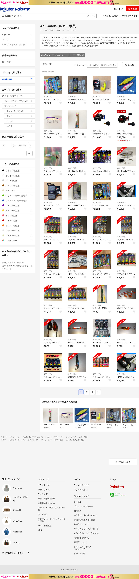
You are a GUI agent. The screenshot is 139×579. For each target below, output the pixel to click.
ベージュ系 (10, 190)
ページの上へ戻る (122, 462)
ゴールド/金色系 (12, 235)
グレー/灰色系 (11, 180)
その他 (9, 126)
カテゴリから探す (110, 16)
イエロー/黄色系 (12, 210)
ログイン (118, 8)
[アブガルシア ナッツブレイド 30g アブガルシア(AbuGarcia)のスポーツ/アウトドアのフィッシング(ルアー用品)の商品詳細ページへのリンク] (53, 156)
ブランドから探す (129, 16)
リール (9, 121)
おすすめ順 (92, 65)
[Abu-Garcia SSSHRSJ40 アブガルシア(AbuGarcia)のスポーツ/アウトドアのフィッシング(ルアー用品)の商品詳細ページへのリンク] (77, 156)
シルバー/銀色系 (12, 230)
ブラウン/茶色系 (12, 185)
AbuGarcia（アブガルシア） (53, 55)
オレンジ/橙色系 (12, 225)
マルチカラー (11, 240)
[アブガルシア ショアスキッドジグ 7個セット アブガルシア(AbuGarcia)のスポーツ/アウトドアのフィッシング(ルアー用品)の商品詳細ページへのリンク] (77, 225)
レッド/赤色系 (11, 220)
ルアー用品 (76, 55)
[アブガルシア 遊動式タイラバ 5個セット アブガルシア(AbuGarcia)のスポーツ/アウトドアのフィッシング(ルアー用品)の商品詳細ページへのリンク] (102, 362)
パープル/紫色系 (12, 205)
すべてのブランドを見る (12, 552)
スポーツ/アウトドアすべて (16, 101)
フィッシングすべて (15, 110)
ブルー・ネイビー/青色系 (16, 200)
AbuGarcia (7, 78)
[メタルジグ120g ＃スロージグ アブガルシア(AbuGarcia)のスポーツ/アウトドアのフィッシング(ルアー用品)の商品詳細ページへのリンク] (126, 85)
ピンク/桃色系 (11, 215)
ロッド (9, 115)
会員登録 (132, 8)
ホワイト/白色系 (12, 175)
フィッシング (10, 106)
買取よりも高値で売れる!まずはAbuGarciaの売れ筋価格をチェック (15, 265)
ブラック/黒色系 (12, 170)
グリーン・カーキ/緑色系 (16, 195)
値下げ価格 (7, 61)
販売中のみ (81, 65)
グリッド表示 (109, 65)
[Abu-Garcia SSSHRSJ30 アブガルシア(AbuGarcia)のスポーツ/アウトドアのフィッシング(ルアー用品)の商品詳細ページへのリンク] (102, 156)
